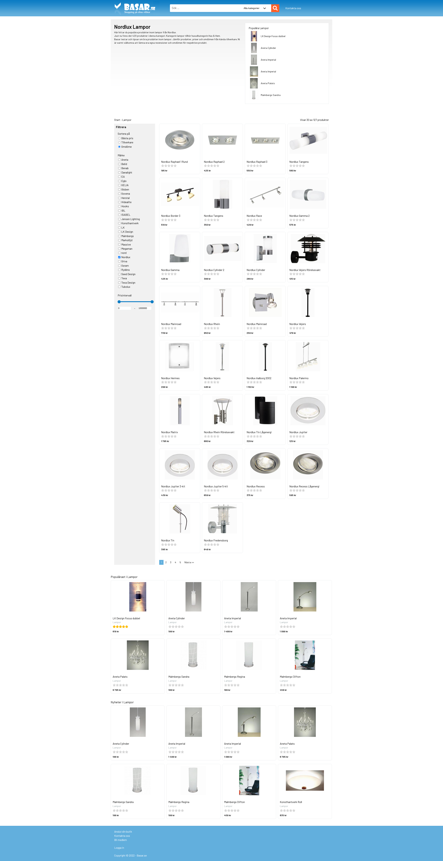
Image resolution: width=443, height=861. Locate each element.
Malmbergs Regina (234, 676)
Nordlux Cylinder (256, 269)
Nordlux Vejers (297, 323)
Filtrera (121, 127)
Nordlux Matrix (169, 432)
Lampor (126, 119)
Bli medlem (120, 839)
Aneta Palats (268, 83)
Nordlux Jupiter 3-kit (173, 486)
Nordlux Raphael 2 (214, 161)
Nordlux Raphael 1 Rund (174, 161)
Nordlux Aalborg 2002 (259, 378)
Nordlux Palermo (299, 378)
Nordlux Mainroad (171, 323)
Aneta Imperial (268, 59)
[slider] (119, 301)
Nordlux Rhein (212, 323)
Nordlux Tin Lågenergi (259, 432)
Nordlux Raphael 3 (257, 161)
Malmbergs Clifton (290, 676)
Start (117, 119)
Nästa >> (189, 562)
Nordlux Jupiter (298, 432)
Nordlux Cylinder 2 (214, 269)
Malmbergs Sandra (271, 94)
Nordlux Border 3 (170, 215)
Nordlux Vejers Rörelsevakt (304, 269)
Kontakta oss (293, 8)
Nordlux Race (254, 215)
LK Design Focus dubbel (273, 36)
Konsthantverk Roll (291, 802)
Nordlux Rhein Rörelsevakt (219, 432)
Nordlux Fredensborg (216, 540)
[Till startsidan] (135, 1)
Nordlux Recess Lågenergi (304, 486)
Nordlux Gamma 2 (299, 215)
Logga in (119, 847)
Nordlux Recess (256, 486)
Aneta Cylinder (268, 47)
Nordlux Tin (167, 540)
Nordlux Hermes (170, 378)
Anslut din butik (123, 831)
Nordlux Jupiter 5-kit (216, 486)
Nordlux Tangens (299, 161)
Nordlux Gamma (170, 269)
